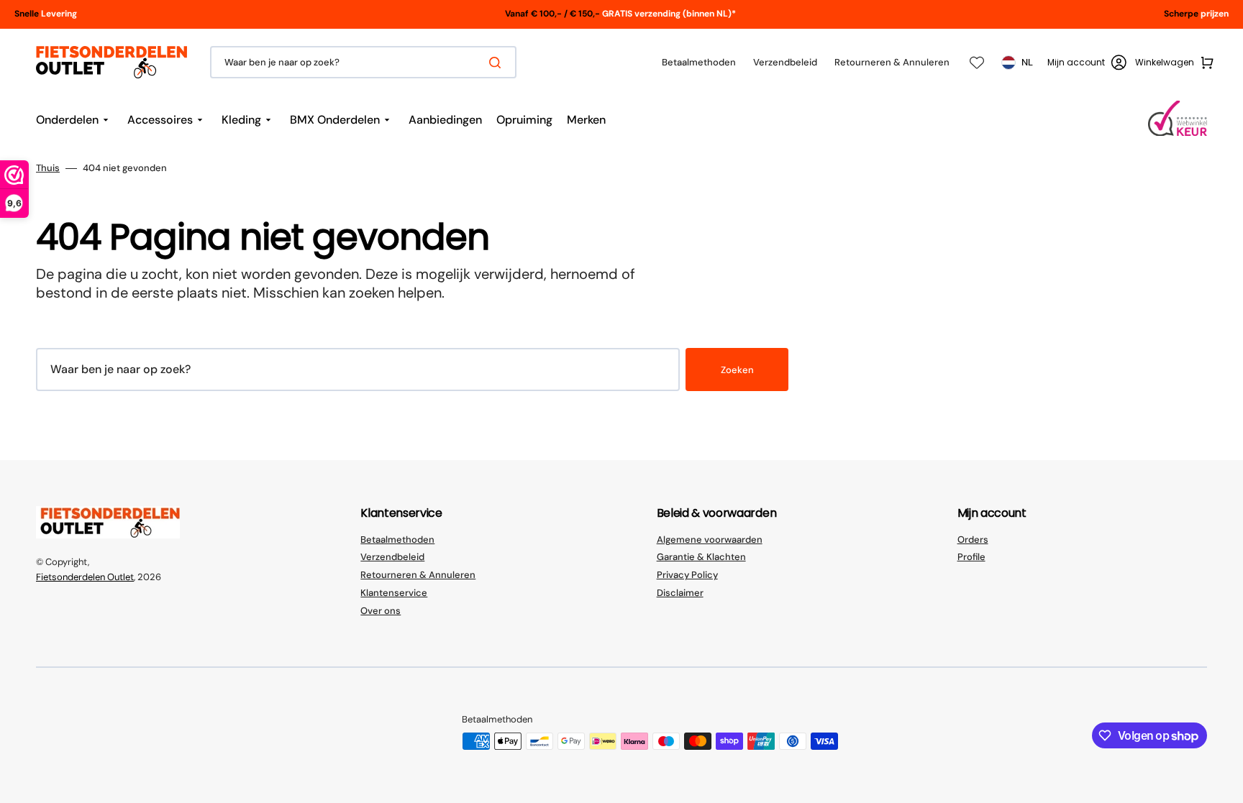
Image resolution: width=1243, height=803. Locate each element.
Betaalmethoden (397, 540)
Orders (972, 540)
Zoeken (737, 370)
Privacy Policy (687, 575)
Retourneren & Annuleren (417, 575)
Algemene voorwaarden (709, 540)
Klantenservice (393, 593)
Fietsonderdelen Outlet (85, 577)
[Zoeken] (497, 62)
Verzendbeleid (392, 557)
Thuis (48, 168)
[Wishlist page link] (977, 62)
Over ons (380, 611)
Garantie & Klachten (701, 557)
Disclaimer (680, 593)
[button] (1086, 62)
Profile (971, 557)
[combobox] (363, 62)
